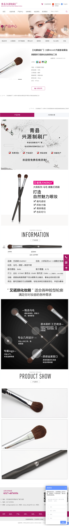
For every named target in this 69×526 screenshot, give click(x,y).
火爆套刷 (12, 41)
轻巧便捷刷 (21, 41)
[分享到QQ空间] (37, 62)
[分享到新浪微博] (40, 62)
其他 (64, 41)
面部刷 (47, 41)
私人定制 (56, 41)
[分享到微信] (46, 62)
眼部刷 (39, 41)
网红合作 (30, 41)
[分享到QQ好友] (43, 62)
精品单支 (4, 41)
